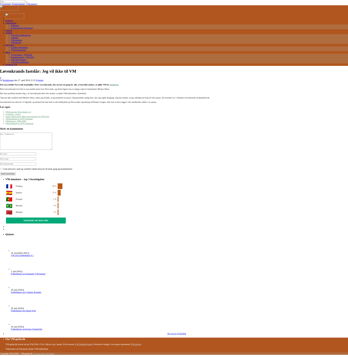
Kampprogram (18, 4)
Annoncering (39, 353)
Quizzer (8, 30)
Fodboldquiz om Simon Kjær (23, 311)
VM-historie (16, 42)
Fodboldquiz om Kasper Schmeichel (26, 329)
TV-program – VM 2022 (21, 55)
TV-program (5, 4)
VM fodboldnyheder (83, 344)
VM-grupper (10, 23)
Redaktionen (8, 80)
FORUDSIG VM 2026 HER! (36, 220)
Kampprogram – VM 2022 (22, 57)
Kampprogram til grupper (22, 28)
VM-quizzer (31, 4)
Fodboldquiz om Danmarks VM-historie (28, 274)
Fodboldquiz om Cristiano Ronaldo (26, 292)
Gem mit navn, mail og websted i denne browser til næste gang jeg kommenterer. (38, 169)
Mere (7, 52)
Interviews (9, 45)
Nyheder (9, 21)
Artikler (8, 33)
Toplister (14, 38)
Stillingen (15, 25)
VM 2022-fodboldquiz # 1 (22, 255)
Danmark (114, 85)
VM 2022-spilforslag (20, 62)
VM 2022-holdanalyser (21, 35)
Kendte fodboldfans (19, 47)
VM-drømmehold (18, 50)
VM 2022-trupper (18, 60)
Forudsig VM (11, 64)
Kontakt (50, 353)
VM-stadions (16, 40)
